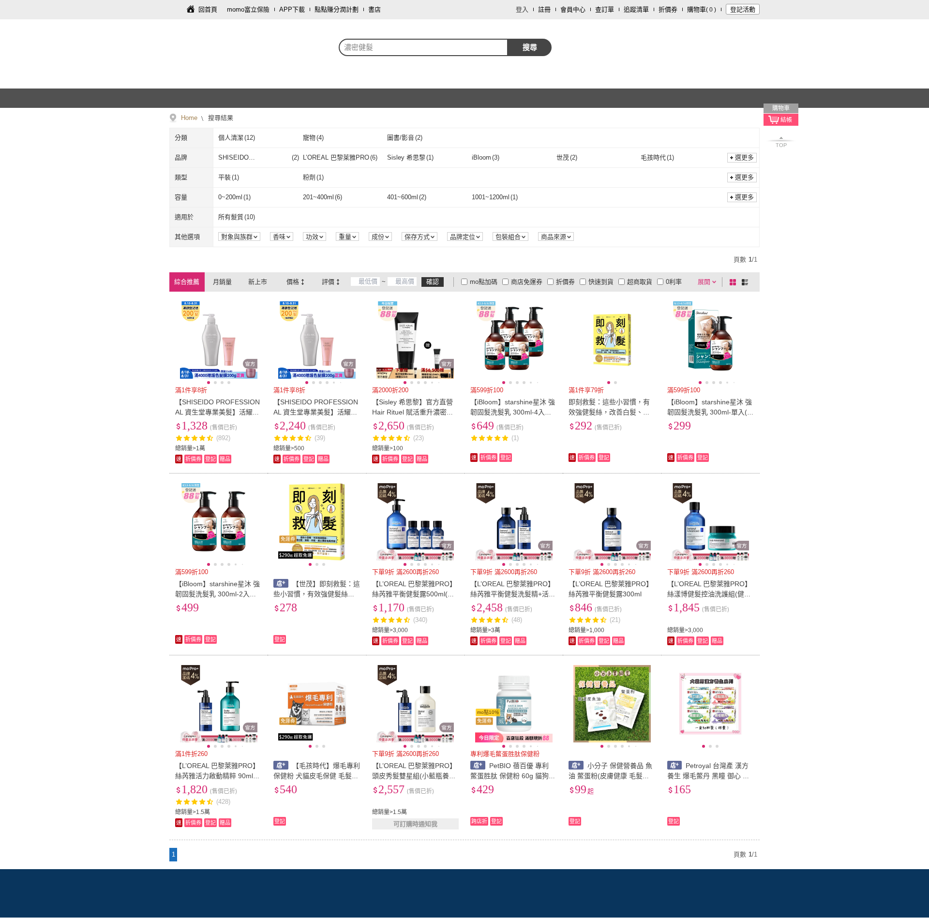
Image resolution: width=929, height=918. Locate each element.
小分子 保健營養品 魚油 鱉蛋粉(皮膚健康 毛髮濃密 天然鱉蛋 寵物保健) (610, 776)
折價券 (668, 9)
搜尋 (530, 47)
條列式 (746, 282)
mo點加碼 (483, 281)
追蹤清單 (636, 9)
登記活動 (742, 9)
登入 (522, 9)
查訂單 (604, 9)
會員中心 (572, 9)
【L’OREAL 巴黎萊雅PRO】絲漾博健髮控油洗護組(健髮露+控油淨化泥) (709, 594)
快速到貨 (601, 281)
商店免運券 (526, 281)
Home (189, 117)
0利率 (674, 281)
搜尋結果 (219, 117)
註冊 (544, 9)
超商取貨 (639, 281)
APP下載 (292, 9)
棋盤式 (734, 282)
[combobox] (423, 47)
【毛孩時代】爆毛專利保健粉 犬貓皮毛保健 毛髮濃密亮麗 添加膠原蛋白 (316, 776)
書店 (374, 9)
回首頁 (207, 9)
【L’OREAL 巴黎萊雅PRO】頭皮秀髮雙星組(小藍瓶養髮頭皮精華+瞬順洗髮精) (414, 776)
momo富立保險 (248, 9)
